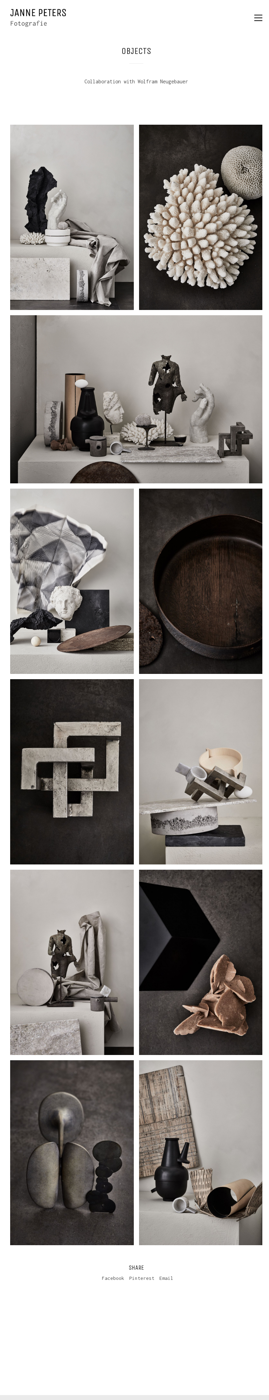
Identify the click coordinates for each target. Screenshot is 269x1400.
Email (166, 1278)
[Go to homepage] (38, 18)
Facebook (113, 1278)
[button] (258, 18)
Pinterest (141, 1278)
